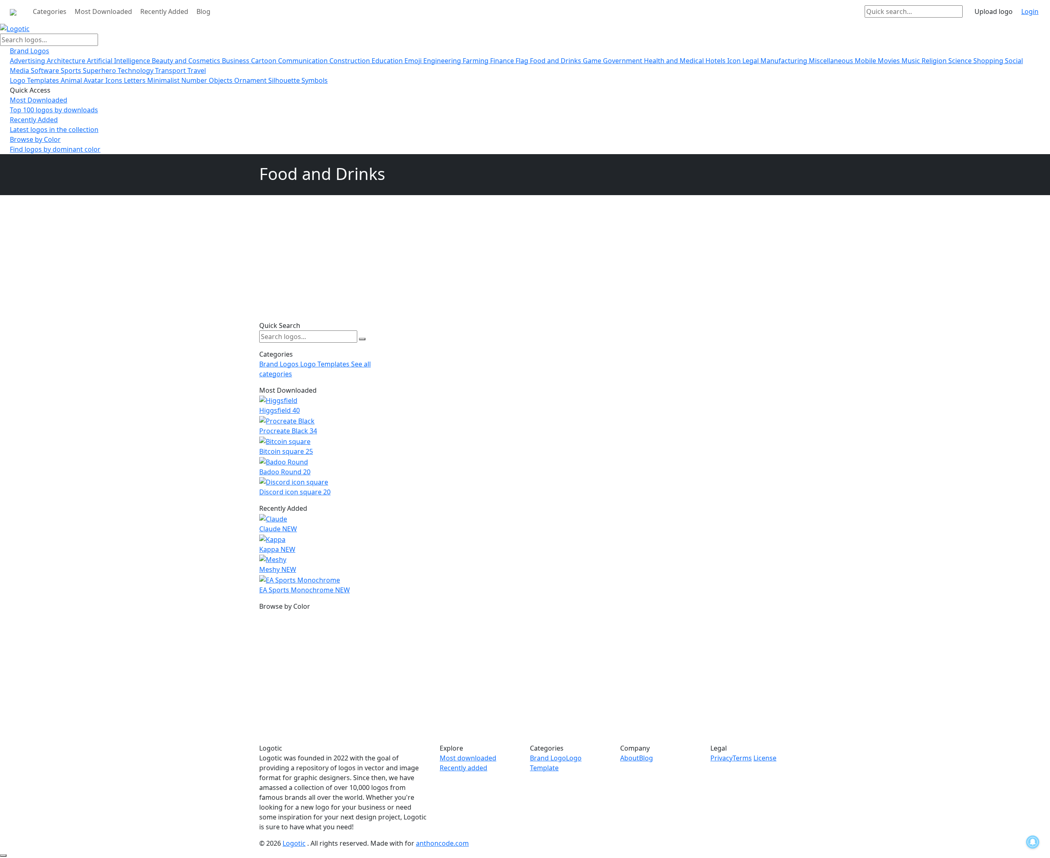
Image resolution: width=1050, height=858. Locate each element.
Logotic (294, 843)
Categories (49, 11)
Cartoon (264, 60)
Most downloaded (468, 757)
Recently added (463, 767)
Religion (935, 60)
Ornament (251, 80)
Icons (114, 80)
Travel (196, 70)
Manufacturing (784, 60)
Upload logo (994, 11)
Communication (303, 60)
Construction (350, 60)
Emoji (413, 60)
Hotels (716, 60)
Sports (72, 70)
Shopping (989, 60)
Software (46, 70)
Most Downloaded (103, 11)
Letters (135, 80)
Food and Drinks (556, 60)
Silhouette (284, 80)
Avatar (94, 80)
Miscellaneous (832, 60)
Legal (751, 60)
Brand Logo (548, 757)
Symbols (314, 80)
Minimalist (164, 80)
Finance (503, 60)
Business (236, 60)
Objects (221, 80)
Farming (476, 60)
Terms (742, 757)
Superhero (100, 70)
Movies (890, 60)
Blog (203, 11)
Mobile (866, 60)
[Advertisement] (322, 263)
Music (912, 60)
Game (593, 60)
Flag (523, 60)
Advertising (28, 60)
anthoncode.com (442, 843)
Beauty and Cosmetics (187, 60)
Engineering (443, 60)
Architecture (67, 60)
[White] (259, 616)
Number (195, 80)
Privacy (721, 757)
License (764, 757)
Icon (734, 60)
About (629, 757)
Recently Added (164, 11)
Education (388, 60)
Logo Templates (35, 80)
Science (960, 60)
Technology (136, 70)
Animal (72, 80)
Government (623, 60)
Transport (171, 70)
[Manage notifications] (1032, 842)
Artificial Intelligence (119, 60)
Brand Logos (29, 50)
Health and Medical (674, 60)
